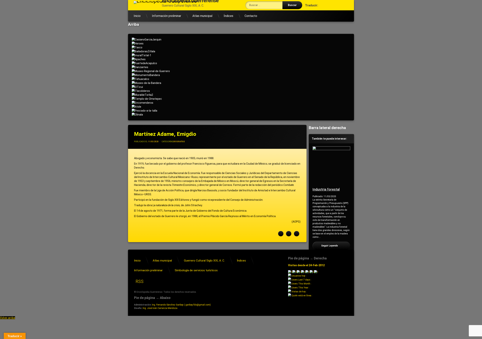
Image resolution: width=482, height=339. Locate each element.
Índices (228, 16)
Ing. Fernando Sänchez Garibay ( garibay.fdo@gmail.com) (181, 304)
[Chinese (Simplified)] (310, 11)
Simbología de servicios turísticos (196, 270)
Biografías (179, 142)
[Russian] (336, 11)
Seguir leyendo (335, 245)
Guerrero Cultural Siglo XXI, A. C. (204, 260)
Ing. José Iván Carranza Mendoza (160, 308)
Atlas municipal (202, 16)
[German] (321, 11)
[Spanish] (340, 11)
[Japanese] (329, 11)
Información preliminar (166, 16)
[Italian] (325, 11)
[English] (314, 11)
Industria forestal (326, 189)
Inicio (137, 16)
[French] (317, 11)
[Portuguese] (332, 11)
